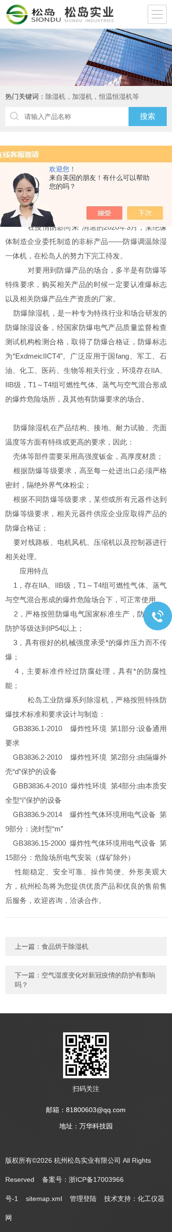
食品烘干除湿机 (65, 946)
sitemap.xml (44, 1198)
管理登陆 (83, 1198)
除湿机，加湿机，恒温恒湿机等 (92, 96)
